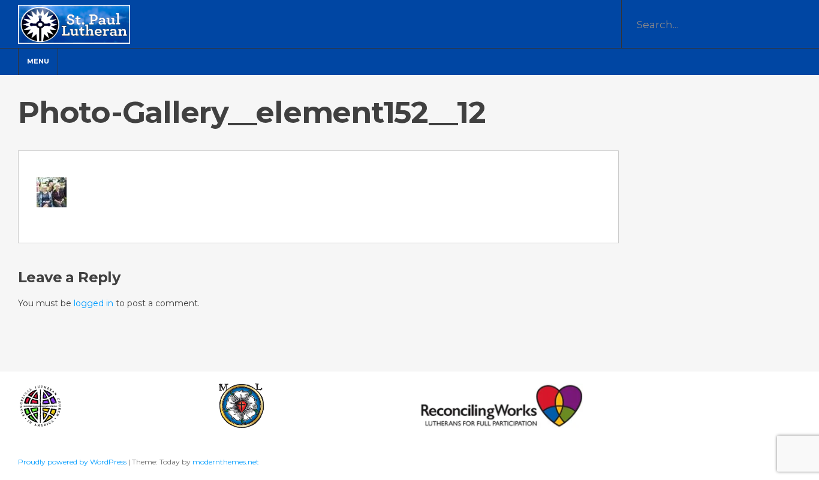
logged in (93, 303)
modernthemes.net (225, 461)
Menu (38, 61)
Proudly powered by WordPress (73, 461)
